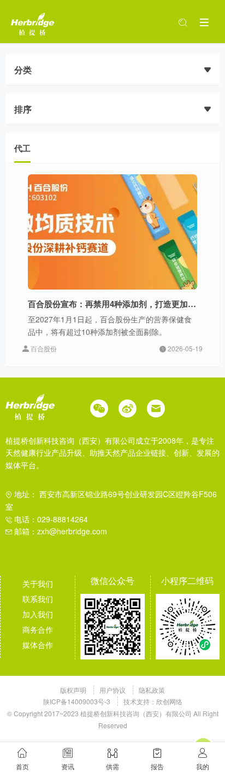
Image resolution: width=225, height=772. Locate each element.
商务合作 (37, 629)
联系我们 (37, 598)
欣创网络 (169, 701)
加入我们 (37, 614)
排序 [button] (23, 109)
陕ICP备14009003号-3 (76, 701)
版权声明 (74, 689)
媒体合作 (37, 644)
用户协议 (113, 689)
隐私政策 (152, 689)
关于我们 (37, 583)
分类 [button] (23, 69)
